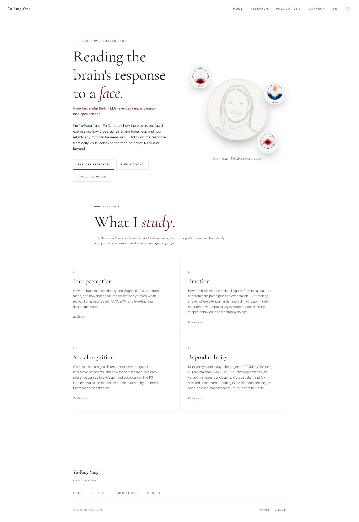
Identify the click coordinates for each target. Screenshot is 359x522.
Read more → (80, 317)
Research (259, 8)
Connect (317, 8)
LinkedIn (280, 509)
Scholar (264, 509)
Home (238, 8)
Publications (288, 8)
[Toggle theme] (347, 8)
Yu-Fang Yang (19, 8)
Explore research (93, 164)
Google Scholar (92, 176)
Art (336, 8)
